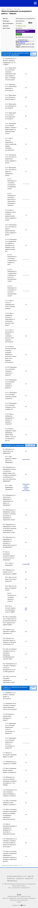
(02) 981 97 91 (20, 878)
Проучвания (10, 9)
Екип (9, 887)
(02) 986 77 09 (29, 878)
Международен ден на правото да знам (19, 896)
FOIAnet (19, 902)
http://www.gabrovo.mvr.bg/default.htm (25, 18)
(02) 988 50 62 (11, 878)
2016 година (17, 9)
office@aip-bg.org (12, 880)
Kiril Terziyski (21, 42)
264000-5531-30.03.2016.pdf (25, 37)
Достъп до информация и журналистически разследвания (19, 898)
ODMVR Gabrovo (24, 41)
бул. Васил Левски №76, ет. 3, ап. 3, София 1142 (20, 876)
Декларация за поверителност (21, 887)
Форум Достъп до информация (19, 900)
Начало (3, 9)
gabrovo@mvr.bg (20, 21)
